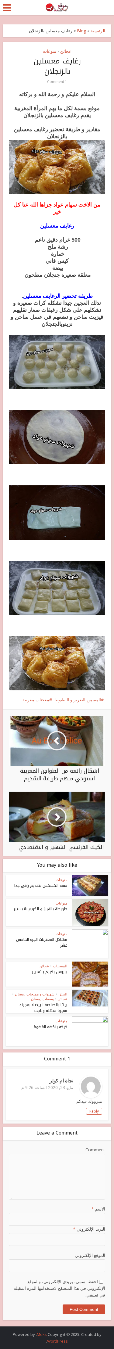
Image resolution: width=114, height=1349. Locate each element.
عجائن (65, 51)
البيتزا (62, 994)
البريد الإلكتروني (89, 1229)
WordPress (57, 1341)
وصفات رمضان (42, 999)
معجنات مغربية (35, 700)
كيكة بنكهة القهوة (50, 1027)
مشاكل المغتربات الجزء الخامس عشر (41, 942)
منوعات (49, 51)
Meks (42, 1334)
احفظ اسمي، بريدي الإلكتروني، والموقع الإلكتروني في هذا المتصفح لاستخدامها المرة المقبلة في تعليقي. (59, 1288)
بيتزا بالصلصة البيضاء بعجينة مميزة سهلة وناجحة (43, 1007)
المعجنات (60, 966)
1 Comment (57, 81)
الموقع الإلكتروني (90, 1255)
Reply (94, 1111)
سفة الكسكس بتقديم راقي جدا (40, 885)
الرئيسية (98, 31)
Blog (81, 31)
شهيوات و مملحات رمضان (34, 994)
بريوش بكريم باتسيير (49, 972)
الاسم (98, 1209)
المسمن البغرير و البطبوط (78, 700)
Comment (95, 1150)
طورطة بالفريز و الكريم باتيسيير (40, 909)
